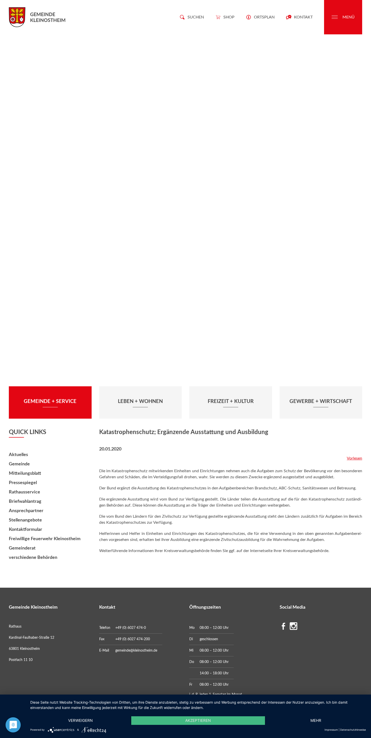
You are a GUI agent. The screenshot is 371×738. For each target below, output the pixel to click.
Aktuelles (18, 455)
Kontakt (303, 17)
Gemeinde (19, 464)
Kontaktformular (25, 529)
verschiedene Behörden (33, 557)
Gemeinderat (22, 548)
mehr (315, 720)
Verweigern (80, 720)
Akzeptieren (198, 720)
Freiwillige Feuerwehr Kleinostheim (45, 539)
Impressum (331, 729)
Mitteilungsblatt (25, 473)
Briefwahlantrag (25, 501)
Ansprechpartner (26, 511)
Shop (228, 17)
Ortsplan (264, 17)
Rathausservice (24, 492)
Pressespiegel (23, 483)
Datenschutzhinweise (353, 729)
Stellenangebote (25, 520)
